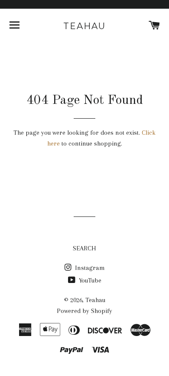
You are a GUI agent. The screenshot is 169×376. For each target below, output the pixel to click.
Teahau (84, 26)
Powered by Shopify (84, 311)
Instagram (89, 268)
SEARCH (84, 248)
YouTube (89, 280)
